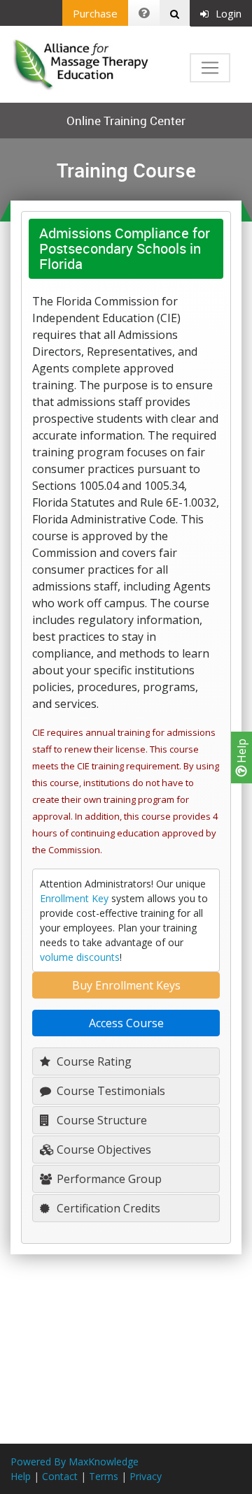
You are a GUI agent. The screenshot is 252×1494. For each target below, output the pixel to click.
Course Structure (100, 1120)
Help (241, 752)
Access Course (126, 1023)
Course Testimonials (109, 1090)
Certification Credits (107, 1208)
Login (228, 13)
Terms (103, 1476)
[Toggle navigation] (210, 67)
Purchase (95, 13)
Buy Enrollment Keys (126, 985)
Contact (60, 1476)
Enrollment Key (74, 898)
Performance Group (108, 1179)
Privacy (146, 1476)
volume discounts (80, 957)
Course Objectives (102, 1149)
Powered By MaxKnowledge (74, 1461)
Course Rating (93, 1061)
